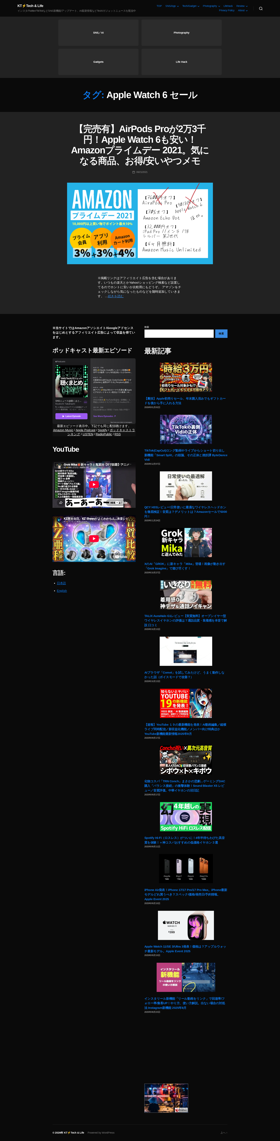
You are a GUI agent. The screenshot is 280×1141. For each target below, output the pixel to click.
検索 (146, 327)
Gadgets (98, 61)
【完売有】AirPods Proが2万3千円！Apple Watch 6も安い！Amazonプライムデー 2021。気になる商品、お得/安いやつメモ (140, 145)
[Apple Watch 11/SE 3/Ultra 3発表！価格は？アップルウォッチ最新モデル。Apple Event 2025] (186, 925)
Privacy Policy (226, 10)
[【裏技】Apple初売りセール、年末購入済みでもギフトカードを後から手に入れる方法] (186, 377)
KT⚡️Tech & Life (30, 6)
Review (240, 6)
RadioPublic (104, 434)
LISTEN (88, 434)
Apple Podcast (86, 430)
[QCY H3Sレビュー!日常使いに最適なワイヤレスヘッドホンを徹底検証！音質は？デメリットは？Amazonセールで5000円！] (186, 486)
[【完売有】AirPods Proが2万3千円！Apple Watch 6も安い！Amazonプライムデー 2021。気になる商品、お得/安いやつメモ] (140, 223)
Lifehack (228, 6)
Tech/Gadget (189, 6)
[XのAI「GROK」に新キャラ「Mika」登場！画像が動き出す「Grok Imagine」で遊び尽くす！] (186, 542)
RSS (117, 434)
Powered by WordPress (101, 1132)
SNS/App (170, 6)
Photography (210, 6)
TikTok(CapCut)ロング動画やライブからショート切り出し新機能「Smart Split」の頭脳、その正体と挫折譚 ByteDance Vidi (185, 455)
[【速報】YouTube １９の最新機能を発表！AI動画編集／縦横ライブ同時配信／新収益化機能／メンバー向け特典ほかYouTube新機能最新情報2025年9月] (186, 703)
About (241, 10)
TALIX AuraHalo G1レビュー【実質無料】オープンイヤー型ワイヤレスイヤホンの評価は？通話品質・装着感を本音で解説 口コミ (185, 620)
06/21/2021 (142, 172)
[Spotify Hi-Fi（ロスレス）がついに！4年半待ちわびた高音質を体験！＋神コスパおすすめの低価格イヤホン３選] (186, 816)
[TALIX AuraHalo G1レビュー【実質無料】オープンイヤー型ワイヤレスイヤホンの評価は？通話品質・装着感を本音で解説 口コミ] (186, 594)
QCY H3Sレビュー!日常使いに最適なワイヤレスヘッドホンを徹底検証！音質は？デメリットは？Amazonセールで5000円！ (185, 512)
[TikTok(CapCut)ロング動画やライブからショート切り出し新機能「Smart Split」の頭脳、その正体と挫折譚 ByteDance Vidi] (186, 429)
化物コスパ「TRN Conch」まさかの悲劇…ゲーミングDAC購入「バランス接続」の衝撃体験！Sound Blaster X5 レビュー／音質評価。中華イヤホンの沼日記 (184, 785)
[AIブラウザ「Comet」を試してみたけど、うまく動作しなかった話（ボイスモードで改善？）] (186, 651)
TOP (159, 6)
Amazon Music (63, 430)
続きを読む (116, 296)
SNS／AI (98, 32)
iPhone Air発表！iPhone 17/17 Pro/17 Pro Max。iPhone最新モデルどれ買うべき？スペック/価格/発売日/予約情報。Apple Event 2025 (185, 894)
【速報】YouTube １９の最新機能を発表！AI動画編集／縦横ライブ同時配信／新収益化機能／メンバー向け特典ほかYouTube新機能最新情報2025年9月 (185, 729)
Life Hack (181, 61)
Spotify (102, 430)
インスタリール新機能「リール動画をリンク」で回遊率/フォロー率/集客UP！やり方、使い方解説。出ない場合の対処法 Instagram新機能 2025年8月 (184, 1003)
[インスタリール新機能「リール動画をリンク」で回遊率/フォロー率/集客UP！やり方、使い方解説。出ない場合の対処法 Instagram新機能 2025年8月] (186, 977)
